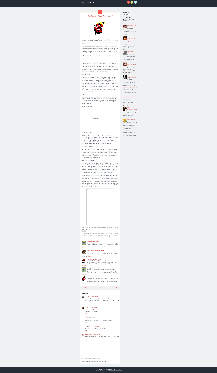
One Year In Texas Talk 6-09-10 (100, 16)
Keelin (86, 296)
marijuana (111, 233)
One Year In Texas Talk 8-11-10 (94, 276)
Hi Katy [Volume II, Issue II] (93, 268)
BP (101, 233)
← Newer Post (84, 287)
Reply (86, 303)
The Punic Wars (93, 236)
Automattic (101, 370)
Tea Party (108, 235)
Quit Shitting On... (126, 130)
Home (100, 287)
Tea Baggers (103, 235)
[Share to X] (84, 231)
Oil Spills (86, 235)
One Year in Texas (107, 369)
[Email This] (82, 231)
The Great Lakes (85, 236)
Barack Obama (97, 233)
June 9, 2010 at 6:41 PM (92, 317)
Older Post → (116, 287)
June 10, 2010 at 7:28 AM (94, 334)
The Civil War (114, 235)
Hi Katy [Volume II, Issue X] (93, 241)
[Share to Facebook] (85, 231)
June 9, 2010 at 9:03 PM (94, 326)
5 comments (113, 236)
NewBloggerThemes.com (117, 370)
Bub (86, 317)
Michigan (116, 233)
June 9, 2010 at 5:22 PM (92, 307)
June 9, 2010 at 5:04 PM (93, 296)
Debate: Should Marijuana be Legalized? (96, 250)
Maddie (86, 334)
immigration (105, 233)
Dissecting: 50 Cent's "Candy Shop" (130, 87)
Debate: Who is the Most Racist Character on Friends (131, 64)
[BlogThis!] (83, 231)
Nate (83, 235)
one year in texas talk (94, 235)
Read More (90, 256)
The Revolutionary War (102, 236)
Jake (86, 307)
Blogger (118, 369)
